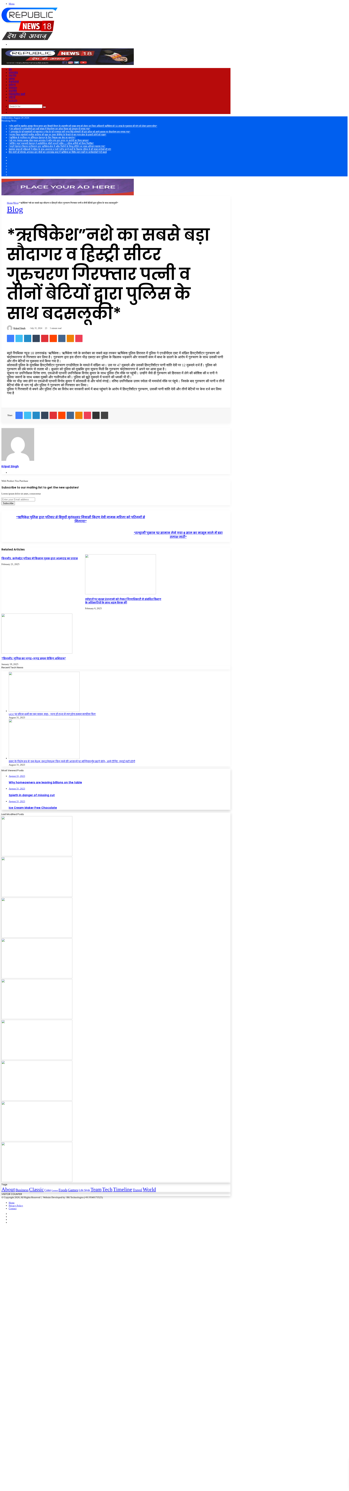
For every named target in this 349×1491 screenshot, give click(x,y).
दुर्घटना (12, 84)
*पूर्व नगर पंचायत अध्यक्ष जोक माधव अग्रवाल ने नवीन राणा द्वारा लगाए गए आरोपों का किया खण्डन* (49, 140)
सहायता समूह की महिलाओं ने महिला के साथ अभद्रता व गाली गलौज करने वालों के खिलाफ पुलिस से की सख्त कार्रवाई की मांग (60, 149)
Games (73, 1190)
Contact (13, 1208)
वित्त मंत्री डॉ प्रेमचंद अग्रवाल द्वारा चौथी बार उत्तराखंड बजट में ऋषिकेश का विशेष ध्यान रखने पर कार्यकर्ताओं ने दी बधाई (58, 152)
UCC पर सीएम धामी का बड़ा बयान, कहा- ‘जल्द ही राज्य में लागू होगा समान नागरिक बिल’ (52, 714)
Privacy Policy (16, 1205)
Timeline (122, 1189)
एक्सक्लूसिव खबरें (17, 94)
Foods (63, 1190)
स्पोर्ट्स (12, 97)
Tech (107, 1189)
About (8, 1189)
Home (10, 202)
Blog (15, 202)
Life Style (84, 1190)
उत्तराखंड (13, 72)
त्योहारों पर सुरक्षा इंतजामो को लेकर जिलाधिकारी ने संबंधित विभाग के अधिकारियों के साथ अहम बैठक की (123, 600)
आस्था (12, 78)
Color (47, 1190)
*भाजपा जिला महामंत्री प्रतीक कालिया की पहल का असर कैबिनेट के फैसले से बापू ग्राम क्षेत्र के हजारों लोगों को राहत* (57, 134)
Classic (36, 1189)
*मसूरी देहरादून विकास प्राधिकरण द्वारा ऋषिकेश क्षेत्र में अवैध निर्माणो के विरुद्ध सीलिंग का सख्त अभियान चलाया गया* (57, 146)
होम (10, 69)
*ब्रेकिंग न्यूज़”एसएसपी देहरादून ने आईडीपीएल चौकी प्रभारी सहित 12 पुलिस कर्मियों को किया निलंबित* (51, 143)
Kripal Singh (19, 328)
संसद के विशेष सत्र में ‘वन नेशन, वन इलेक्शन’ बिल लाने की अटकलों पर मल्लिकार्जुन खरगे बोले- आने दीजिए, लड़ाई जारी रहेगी (72, 761)
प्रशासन (13, 88)
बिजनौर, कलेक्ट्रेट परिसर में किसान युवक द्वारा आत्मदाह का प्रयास (39, 558)
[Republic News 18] (29, 39)
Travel (137, 1190)
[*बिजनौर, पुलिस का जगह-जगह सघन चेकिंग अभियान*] (36, 652)
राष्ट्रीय (12, 75)
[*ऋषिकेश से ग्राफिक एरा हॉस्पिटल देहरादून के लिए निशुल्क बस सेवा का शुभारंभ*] (36, 1018)
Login (13, 100)
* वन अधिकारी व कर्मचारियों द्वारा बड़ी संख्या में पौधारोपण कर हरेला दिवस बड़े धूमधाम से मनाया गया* (49, 128)
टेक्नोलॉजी (14, 81)
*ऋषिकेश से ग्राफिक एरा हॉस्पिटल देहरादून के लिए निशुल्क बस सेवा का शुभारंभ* (42, 137)
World (149, 1189)
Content (54, 1190)
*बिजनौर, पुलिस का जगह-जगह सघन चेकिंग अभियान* (33, 658)
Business (22, 1190)
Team (96, 1189)
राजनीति (13, 91)
